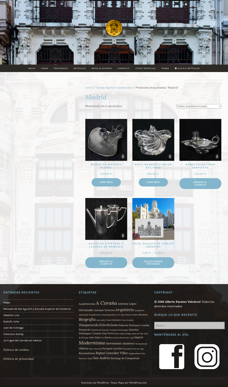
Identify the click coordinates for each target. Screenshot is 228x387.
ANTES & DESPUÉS (102, 68)
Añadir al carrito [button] (200, 183)
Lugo (131, 337)
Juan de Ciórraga (13, 327)
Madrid (138, 337)
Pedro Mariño (95, 348)
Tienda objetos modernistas (114, 87)
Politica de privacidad (18, 359)
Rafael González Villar (112, 353)
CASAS (44, 68)
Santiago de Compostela (124, 358)
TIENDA (165, 68)
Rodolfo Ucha (11, 321)
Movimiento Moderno (120, 343)
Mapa (6, 302)
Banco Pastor (132, 314)
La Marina (106, 337)
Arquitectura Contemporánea (102, 314)
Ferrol (110, 333)
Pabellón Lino (11, 315)
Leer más (106, 182)
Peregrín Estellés (112, 348)
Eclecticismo (108, 325)
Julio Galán (94, 337)
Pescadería (127, 349)
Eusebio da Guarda (100, 330)
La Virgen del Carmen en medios (22, 340)
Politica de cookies (16, 350)
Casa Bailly (100, 320)
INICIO (31, 68)
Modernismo (92, 343)
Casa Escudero (128, 320)
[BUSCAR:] (189, 326)
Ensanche (85, 329)
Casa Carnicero (113, 319)
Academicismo (87, 303)
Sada (90, 358)
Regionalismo (135, 353)
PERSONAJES (61, 68)
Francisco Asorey (13, 334)
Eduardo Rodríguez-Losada (134, 325)
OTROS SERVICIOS (145, 68)
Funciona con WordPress (95, 382)
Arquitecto (124, 309)
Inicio (89, 87)
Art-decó (121, 314)
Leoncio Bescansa (120, 337)
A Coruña (106, 303)
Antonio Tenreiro (104, 310)
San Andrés (101, 358)
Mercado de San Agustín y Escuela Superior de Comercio (37, 308)
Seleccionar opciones (153, 262)
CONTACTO (124, 68)
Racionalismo (87, 353)
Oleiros (83, 348)
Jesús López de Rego (123, 333)
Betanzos (143, 314)
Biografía (87, 319)
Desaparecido (89, 325)
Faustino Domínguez (119, 330)
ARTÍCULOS (80, 68)
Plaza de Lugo (138, 349)
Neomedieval (141, 343)
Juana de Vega (137, 333)
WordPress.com (137, 382)
